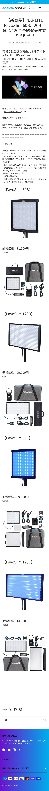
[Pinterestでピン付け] (20, 709)
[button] (40, 7)
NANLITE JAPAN (13, 785)
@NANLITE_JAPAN (12, 111)
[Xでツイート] (10, 709)
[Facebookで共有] (15, 709)
